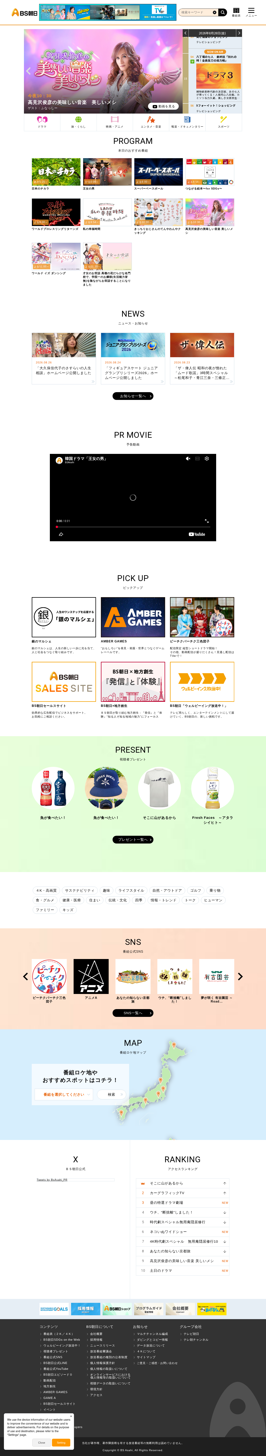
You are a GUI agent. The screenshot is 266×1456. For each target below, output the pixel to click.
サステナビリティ (80, 890)
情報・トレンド (164, 900)
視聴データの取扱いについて (110, 1383)
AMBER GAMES (55, 1392)
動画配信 (49, 1380)
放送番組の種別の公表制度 (109, 1357)
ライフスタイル (131, 890)
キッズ (68, 910)
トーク (190, 900)
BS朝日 (24, 12)
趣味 (106, 890)
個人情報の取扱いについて (109, 1368)
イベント (49, 1409)
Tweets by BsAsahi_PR (52, 1179)
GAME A (49, 1398)
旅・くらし (78, 126)
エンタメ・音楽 (151, 126)
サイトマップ (146, 1357)
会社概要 (96, 1333)
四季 (139, 900)
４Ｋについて (146, 1351)
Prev (28, 71)
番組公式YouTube (55, 1368)
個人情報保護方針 (102, 1363)
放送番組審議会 (101, 1351)
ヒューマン (213, 900)
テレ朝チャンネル (196, 1339)
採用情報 (96, 1339)
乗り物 (215, 890)
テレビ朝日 (191, 1333)
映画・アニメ (114, 126)
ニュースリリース (102, 1345)
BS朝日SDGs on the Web (61, 1339)
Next (178, 71)
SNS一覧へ (133, 1013)
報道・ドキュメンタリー (187, 126)
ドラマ (42, 126)
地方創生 (49, 1386)
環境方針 (96, 1389)
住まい (94, 900)
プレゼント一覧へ (133, 840)
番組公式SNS (53, 1357)
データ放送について (151, 1345)
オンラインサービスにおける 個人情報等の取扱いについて (108, 1376)
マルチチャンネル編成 (152, 1333)
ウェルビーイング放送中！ (62, 1345)
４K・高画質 (46, 890)
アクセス (96, 1395)
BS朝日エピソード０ (58, 1374)
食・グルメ (45, 900)
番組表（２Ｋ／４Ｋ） (59, 1333)
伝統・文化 (117, 900)
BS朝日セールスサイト (59, 1403)
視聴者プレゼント (55, 1351)
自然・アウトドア (167, 890)
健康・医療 (72, 900)
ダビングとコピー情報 (152, 1339)
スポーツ (224, 126)
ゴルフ (195, 890)
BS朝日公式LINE (55, 1363)
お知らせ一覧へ (133, 396)
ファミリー (45, 910)
